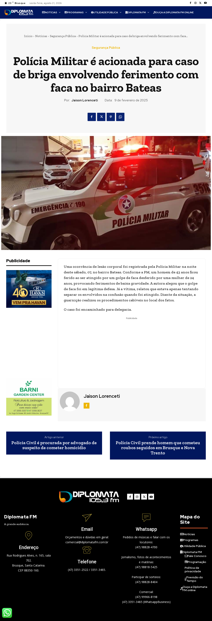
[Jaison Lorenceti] (70, 401)
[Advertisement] (37, 343)
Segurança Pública (63, 36)
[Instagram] (195, 3)
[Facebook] (190, 3)
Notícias (41, 36)
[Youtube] (205, 3)
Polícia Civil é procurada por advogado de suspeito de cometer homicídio (54, 445)
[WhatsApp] (120, 117)
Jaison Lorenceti (84, 100)
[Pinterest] (111, 117)
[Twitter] (200, 3)
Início (28, 36)
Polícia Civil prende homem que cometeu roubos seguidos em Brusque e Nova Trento (158, 447)
